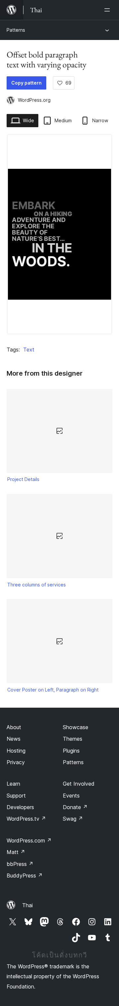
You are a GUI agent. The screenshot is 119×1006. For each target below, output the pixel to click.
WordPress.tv (26, 818)
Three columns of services (36, 584)
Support (16, 795)
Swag (73, 818)
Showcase (75, 727)
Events (71, 795)
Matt (16, 852)
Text (28, 349)
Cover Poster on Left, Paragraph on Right (53, 689)
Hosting (16, 750)
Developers (20, 807)
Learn (13, 783)
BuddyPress (25, 875)
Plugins (71, 750)
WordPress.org (34, 100)
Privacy (16, 762)
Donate (75, 807)
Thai (27, 905)
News (13, 738)
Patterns (16, 30)
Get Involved (79, 783)
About (14, 727)
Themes (72, 738)
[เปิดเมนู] (108, 10)
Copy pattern (26, 83)
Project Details (23, 479)
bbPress (20, 864)
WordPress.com (29, 840)
